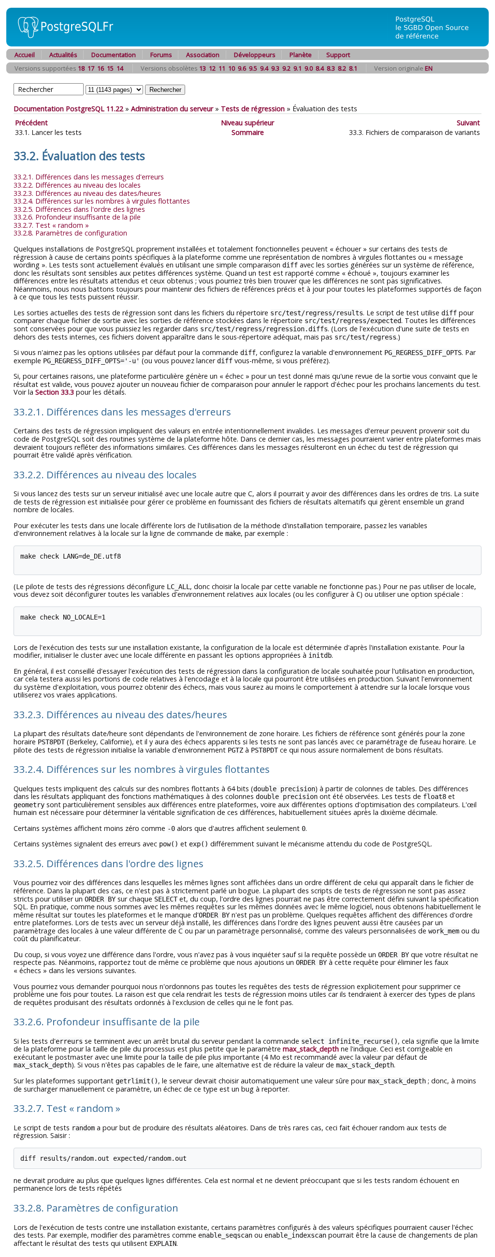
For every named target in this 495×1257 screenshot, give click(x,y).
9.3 (275, 68)
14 (119, 68)
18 (81, 68)
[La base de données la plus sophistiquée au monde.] (438, 43)
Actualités (63, 54)
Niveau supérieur (247, 122)
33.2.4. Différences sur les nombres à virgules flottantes (102, 201)
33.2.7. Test (51, 225)
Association (202, 54)
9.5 (253, 68)
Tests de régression (253, 108)
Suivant (468, 122)
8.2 (342, 68)
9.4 (264, 68)
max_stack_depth (311, 1048)
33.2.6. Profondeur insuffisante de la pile (77, 217)
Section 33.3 (54, 392)
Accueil (25, 54)
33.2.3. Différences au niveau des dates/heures (87, 193)
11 (221, 68)
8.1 (353, 68)
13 (202, 68)
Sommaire (248, 132)
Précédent (31, 122)
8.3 (331, 68)
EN (429, 68)
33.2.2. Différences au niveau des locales (77, 185)
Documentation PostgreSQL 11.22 (68, 108)
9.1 (297, 68)
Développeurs (255, 54)
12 (212, 68)
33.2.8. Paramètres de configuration (70, 232)
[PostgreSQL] (61, 43)
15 (110, 68)
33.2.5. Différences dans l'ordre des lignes (79, 209)
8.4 (320, 68)
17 (90, 68)
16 (100, 68)
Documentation (113, 54)
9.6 (242, 68)
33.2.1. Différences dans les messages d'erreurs (89, 176)
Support (338, 54)
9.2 (286, 68)
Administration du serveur (172, 108)
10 (231, 68)
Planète (301, 54)
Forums (161, 54)
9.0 (309, 68)
